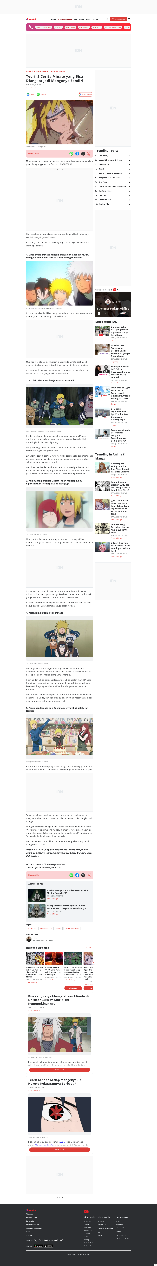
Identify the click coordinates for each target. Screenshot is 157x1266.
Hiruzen (58, 1262)
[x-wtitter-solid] (83, 154)
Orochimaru (39, 1262)
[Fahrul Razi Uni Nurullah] (29, 939)
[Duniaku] (31, 19)
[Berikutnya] (93, 962)
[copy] (89, 154)
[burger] (129, 19)
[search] (106, 19)
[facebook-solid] (77, 154)
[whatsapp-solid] (71, 154)
